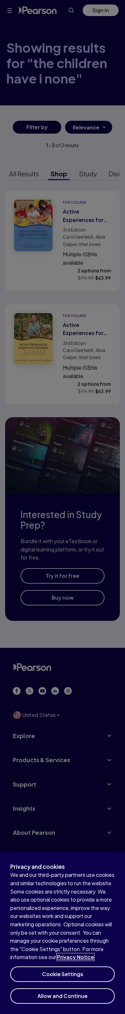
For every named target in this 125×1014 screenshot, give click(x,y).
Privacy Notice (75, 957)
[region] (62, 933)
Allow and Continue (63, 995)
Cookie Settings (62, 974)
